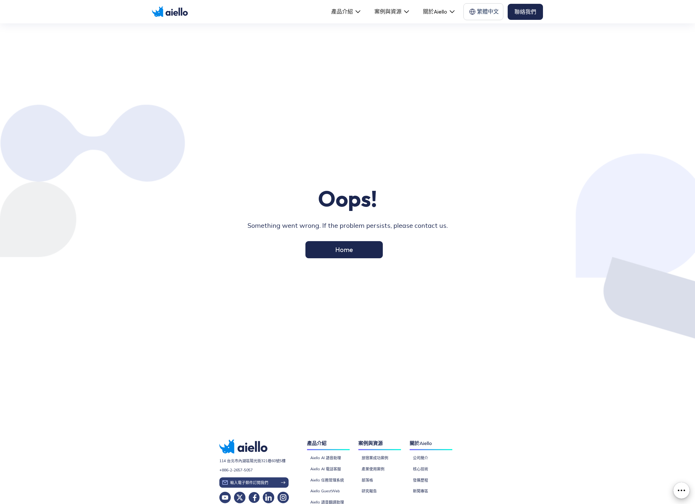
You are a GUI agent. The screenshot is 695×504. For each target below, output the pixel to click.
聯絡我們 (525, 11)
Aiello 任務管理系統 (327, 480)
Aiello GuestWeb (325, 491)
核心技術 (420, 468)
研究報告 (369, 491)
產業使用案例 (373, 468)
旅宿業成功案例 (375, 457)
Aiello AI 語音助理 (325, 457)
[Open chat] (681, 490)
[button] (345, 12)
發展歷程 (420, 480)
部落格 (367, 480)
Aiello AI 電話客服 (325, 468)
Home (344, 249)
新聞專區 (420, 491)
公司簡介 (420, 457)
